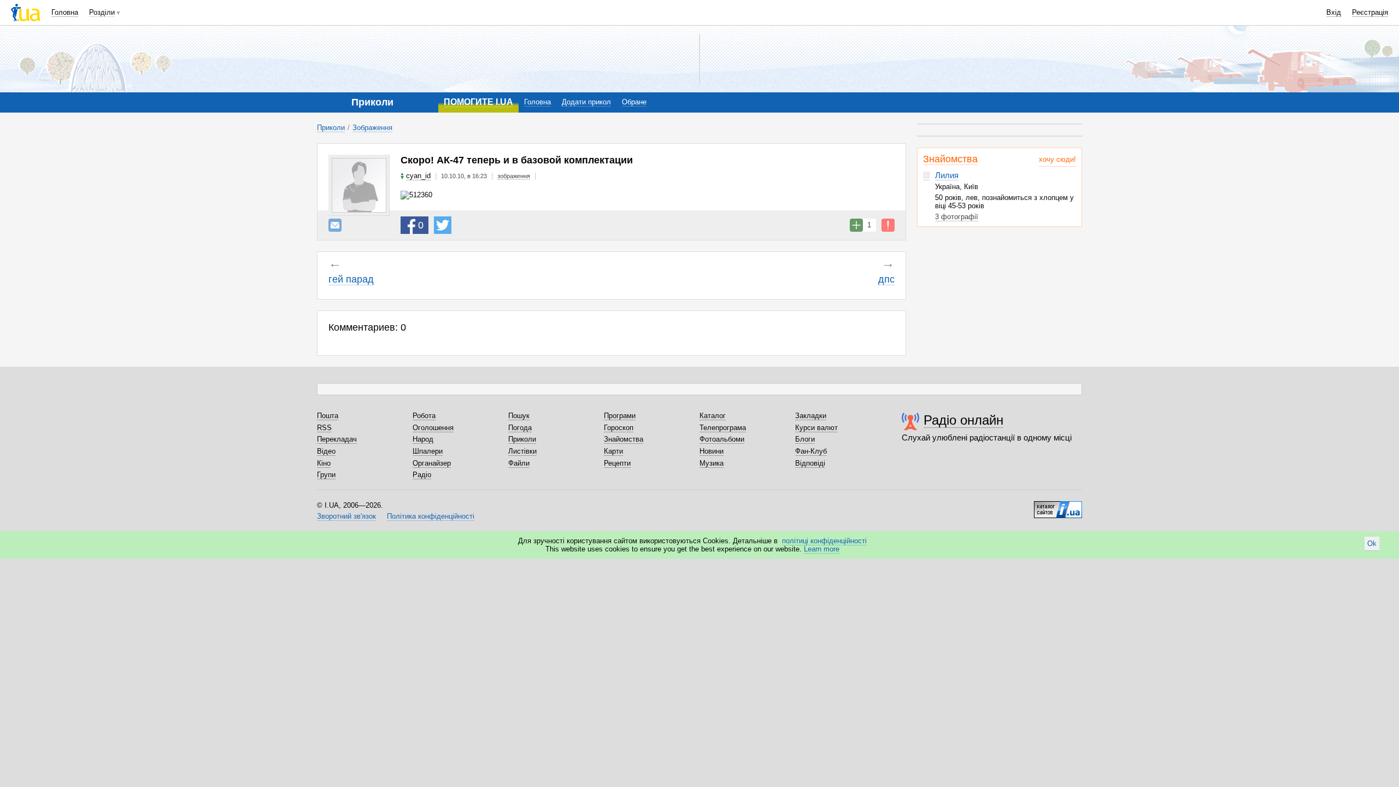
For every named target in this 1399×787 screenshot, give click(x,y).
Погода (520, 428)
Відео (326, 451)
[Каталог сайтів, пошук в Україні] (1058, 505)
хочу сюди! (1057, 159)
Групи (326, 475)
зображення (513, 176)
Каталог (713, 416)
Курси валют (816, 428)
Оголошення (433, 428)
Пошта (327, 416)
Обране (634, 102)
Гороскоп (618, 428)
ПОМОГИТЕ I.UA (478, 102)
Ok (1372, 543)
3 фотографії (956, 217)
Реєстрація (1370, 12)
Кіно (324, 463)
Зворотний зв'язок (346, 516)
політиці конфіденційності (824, 541)
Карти (613, 451)
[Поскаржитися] (888, 225)
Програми (620, 416)
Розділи (102, 12)
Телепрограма (723, 428)
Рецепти (617, 463)
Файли (519, 463)
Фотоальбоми (722, 439)
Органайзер (432, 463)
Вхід (1333, 12)
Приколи (331, 128)
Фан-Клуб (811, 451)
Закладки (810, 416)
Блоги (805, 439)
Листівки (522, 451)
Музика (712, 463)
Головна (64, 12)
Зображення (372, 128)
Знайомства (950, 159)
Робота (424, 416)
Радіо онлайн (963, 420)
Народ (423, 439)
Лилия (947, 175)
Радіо (422, 475)
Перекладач (337, 439)
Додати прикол (586, 102)
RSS (324, 428)
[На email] (335, 225)
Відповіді (810, 463)
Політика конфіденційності (430, 516)
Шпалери (428, 451)
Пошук (519, 416)
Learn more (821, 549)
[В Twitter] (442, 225)
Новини (712, 451)
